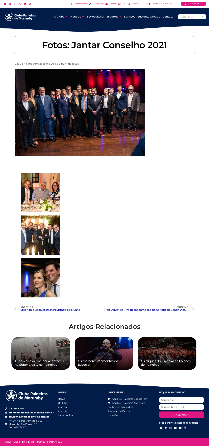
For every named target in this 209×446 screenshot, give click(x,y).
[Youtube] (180, 427)
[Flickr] (175, 427)
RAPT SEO (56, 441)
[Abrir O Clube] (66, 17)
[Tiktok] (185, 427)
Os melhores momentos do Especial (98, 362)
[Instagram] (170, 427)
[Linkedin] (166, 427)
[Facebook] (161, 427)
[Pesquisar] (203, 16)
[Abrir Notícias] (83, 17)
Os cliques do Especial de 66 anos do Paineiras (166, 362)
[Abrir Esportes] (120, 17)
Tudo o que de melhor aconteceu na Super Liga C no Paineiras (39, 362)
